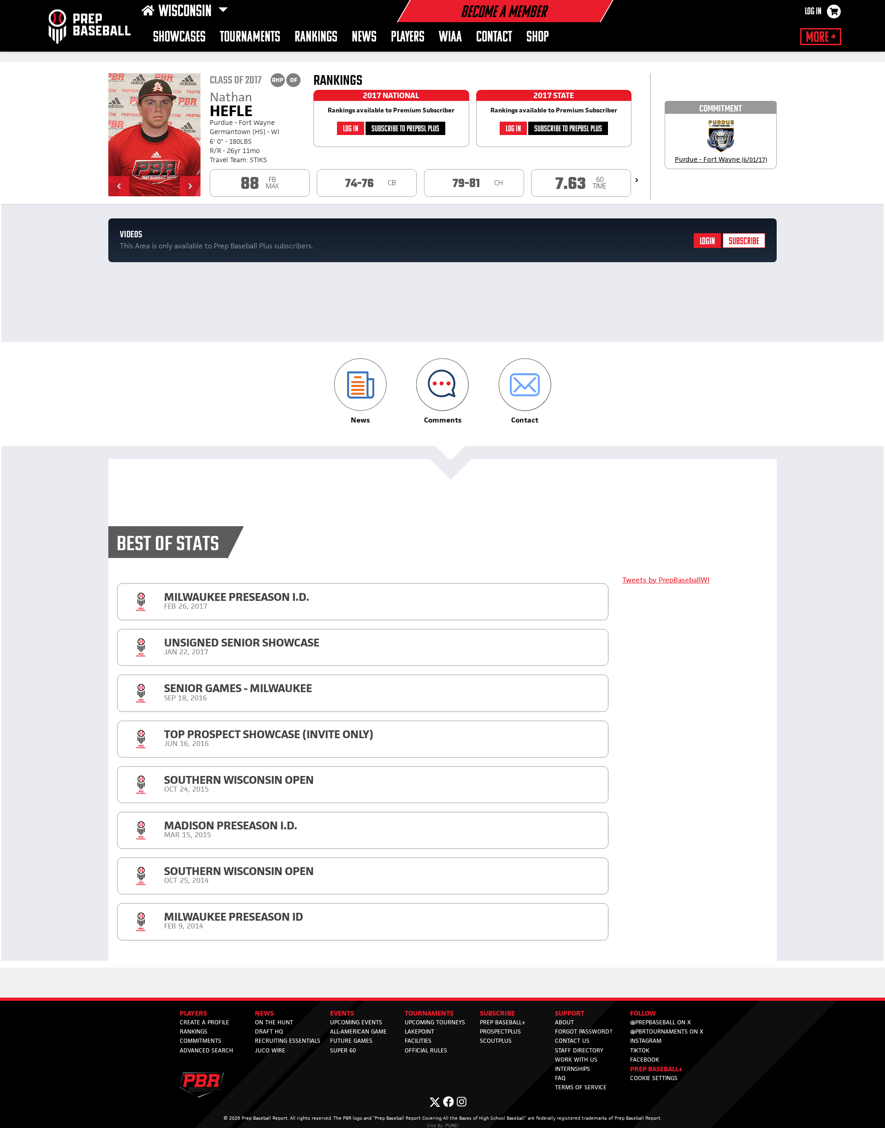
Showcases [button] (179, 37)
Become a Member (503, 13)
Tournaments (250, 37)
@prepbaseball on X (660, 1022)
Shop (537, 37)
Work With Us (576, 1059)
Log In (813, 12)
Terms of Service (581, 1087)
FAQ (560, 1078)
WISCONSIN (186, 12)
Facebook (644, 1059)
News (364, 37)
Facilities (418, 1041)
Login (707, 242)
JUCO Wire (270, 1050)
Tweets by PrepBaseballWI (665, 580)
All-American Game (358, 1031)
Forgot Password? (583, 1031)
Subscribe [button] (497, 1013)
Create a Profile (204, 1022)
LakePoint (419, 1031)
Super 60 (343, 1050)
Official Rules (426, 1050)
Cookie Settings (654, 1078)
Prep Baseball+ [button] (656, 1068)
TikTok (639, 1050)
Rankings (316, 37)
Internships (572, 1069)
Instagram (645, 1041)
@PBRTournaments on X (666, 1031)
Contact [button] (494, 37)
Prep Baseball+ (502, 1022)
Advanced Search (206, 1050)
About (564, 1022)
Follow (643, 1013)
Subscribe (744, 242)
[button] (118, 186)
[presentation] (636, 180)
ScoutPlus (496, 1041)
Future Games (351, 1041)
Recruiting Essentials (287, 1041)
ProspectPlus (500, 1031)
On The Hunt (274, 1022)
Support (569, 1013)
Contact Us (572, 1041)
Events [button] (342, 1013)
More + (821, 37)
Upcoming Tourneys (435, 1022)
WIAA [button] (450, 37)
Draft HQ (269, 1031)
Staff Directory (579, 1050)
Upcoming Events (356, 1022)
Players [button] (408, 37)
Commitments (200, 1041)
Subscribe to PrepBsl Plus (405, 129)
